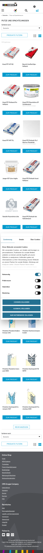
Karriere (4, 496)
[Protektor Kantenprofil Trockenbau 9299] (31, 396)
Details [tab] (21, 239)
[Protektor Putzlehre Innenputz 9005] (11, 358)
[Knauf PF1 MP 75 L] (11, 129)
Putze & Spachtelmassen (9, 467)
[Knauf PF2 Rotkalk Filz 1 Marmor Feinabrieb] (31, 129)
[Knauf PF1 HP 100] (11, 53)
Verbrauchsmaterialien (8, 478)
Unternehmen (6, 487)
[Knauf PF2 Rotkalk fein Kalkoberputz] (31, 205)
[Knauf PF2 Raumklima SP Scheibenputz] (31, 91)
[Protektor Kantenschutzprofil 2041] (31, 320)
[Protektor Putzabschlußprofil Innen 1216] (11, 320)
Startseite (5, 15)
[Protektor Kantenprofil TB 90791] (31, 358)
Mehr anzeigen (21, 427)
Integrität (4, 522)
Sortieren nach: (6, 25)
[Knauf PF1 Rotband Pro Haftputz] (11, 91)
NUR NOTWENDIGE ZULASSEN (21, 315)
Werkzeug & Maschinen (9, 475)
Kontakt (4, 525)
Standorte (5, 490)
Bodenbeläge (6, 470)
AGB (3, 508)
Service (4, 493)
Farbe (3, 458)
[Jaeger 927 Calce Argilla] (11, 167)
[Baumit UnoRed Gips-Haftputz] (31, 53)
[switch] (38, 280)
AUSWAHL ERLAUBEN (21, 308)
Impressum (5, 516)
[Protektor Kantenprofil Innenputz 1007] (11, 396)
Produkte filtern (14, 35)
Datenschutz (5, 519)
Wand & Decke (6, 472)
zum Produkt (11, 74)
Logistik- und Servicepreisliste (10, 514)
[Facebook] (8, 534)
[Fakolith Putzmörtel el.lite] (11, 205)
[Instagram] (12, 534)
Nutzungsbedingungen (8, 511)
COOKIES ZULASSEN (21, 302)
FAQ (3, 499)
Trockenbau (5, 464)
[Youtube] (3, 534)
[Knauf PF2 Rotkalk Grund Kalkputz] (31, 167)
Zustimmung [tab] (7, 239)
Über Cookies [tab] (35, 239)
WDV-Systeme (6, 461)
